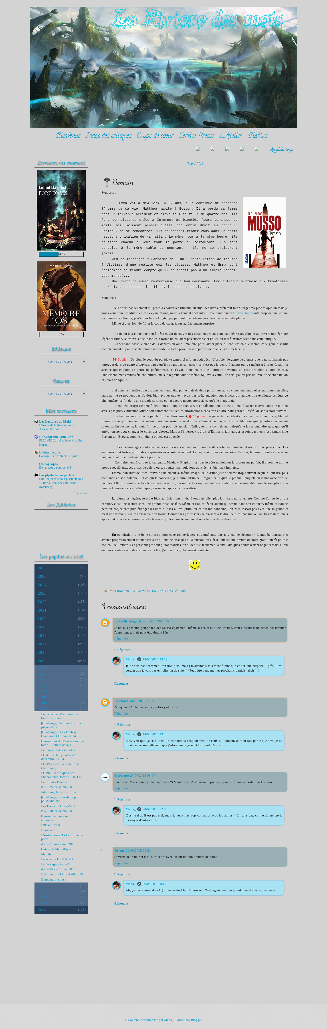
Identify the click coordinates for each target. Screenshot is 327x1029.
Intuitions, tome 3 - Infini (58, 792)
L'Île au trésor (50, 825)
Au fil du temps (282, 150)
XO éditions (178, 591)
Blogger (196, 1020)
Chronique (122, 591)
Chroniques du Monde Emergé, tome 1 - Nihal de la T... (63, 743)
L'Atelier (230, 136)
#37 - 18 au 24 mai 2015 (58, 811)
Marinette (121, 775)
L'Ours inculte (49, 452)
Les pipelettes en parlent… (58, 475)
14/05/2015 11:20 (141, 701)
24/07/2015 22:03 (155, 809)
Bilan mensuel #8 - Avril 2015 (62, 874)
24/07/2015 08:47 (142, 775)
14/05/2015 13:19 (155, 659)
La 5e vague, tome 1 (55, 864)
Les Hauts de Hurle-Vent (58, 806)
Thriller (163, 591)
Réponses (124, 650)
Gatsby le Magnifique (56, 849)
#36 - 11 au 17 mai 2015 (58, 844)
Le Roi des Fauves (54, 782)
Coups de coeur (155, 136)
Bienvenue (68, 136)
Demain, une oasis (54, 879)
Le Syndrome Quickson (56, 437)
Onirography (48, 464)
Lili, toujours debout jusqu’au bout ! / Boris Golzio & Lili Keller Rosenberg (61, 483)
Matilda (46, 854)
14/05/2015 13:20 (155, 734)
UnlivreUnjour (243, 313)
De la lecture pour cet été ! (56, 467)
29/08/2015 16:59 (155, 884)
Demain (46, 830)
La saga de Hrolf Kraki (57, 859)
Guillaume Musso (143, 591)
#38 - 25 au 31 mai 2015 (58, 787)
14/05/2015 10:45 (160, 621)
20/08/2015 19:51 (138, 850)
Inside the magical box (130, 621)
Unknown (121, 701)
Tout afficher (81, 493)
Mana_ (131, 659)
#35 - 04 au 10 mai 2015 (58, 869)
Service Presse (196, 136)
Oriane (119, 850)
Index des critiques (108, 136)
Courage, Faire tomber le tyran (58, 456)
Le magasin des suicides (58, 750)
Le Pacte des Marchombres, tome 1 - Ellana (60, 716)
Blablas (257, 136)
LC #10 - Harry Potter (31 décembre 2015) (59, 757)
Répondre (121, 638)
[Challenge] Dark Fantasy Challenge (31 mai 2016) (59, 734)
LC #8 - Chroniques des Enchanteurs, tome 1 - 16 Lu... (62, 775)
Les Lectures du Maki (55, 421)
